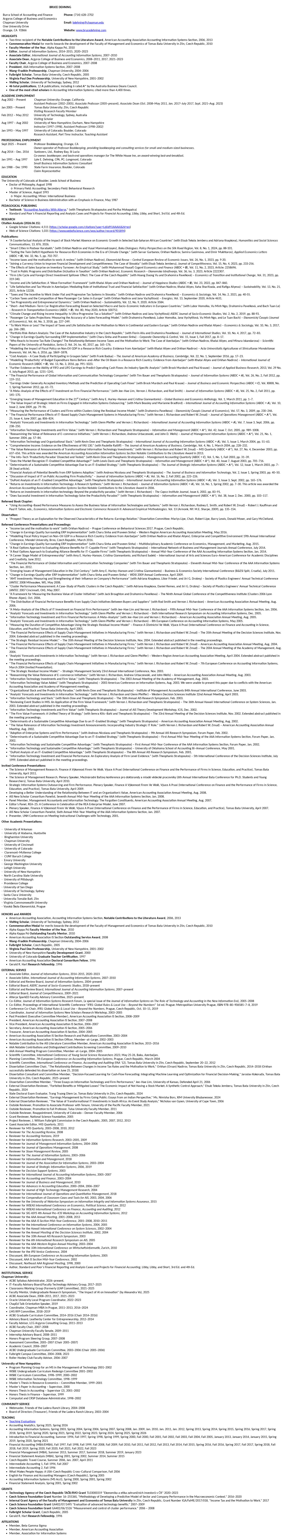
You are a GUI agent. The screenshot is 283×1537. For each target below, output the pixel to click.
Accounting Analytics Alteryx (45, 209)
